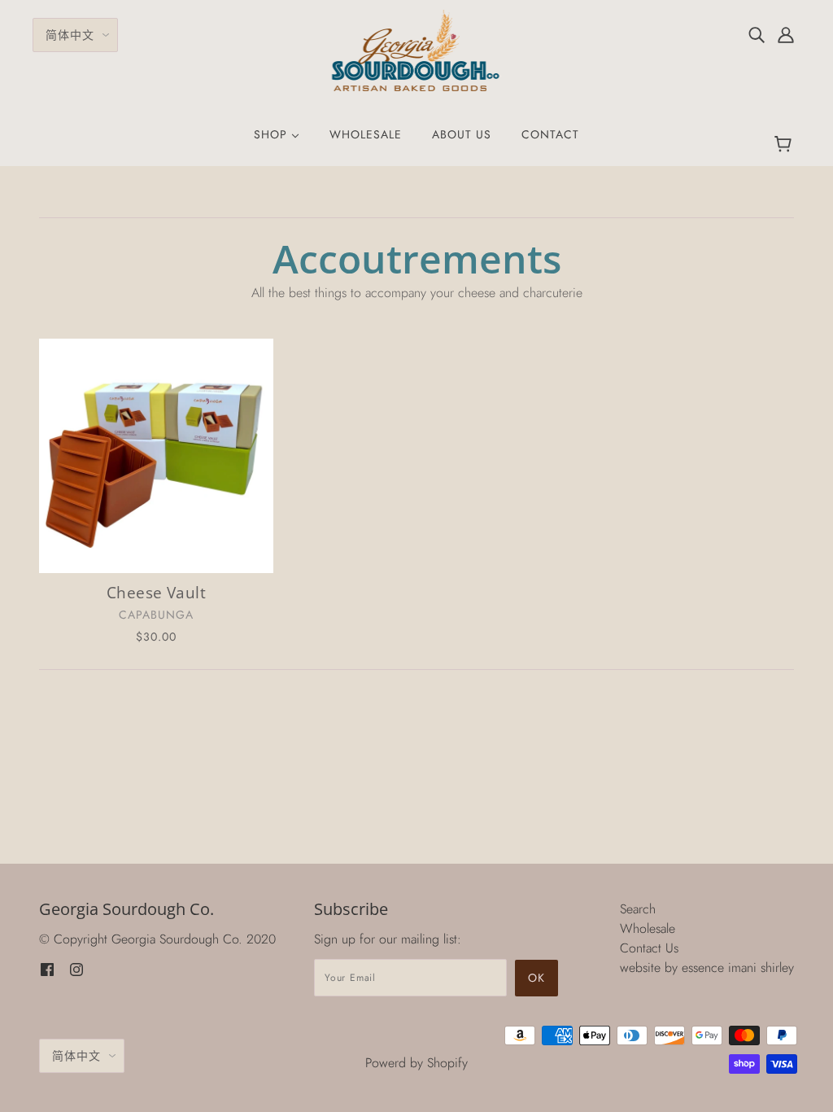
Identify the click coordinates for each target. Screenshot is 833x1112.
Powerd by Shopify (416, 1062)
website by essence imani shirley (707, 967)
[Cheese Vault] (156, 456)
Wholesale (647, 928)
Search (638, 909)
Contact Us (649, 948)
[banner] (417, 49)
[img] (756, 34)
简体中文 (70, 35)
